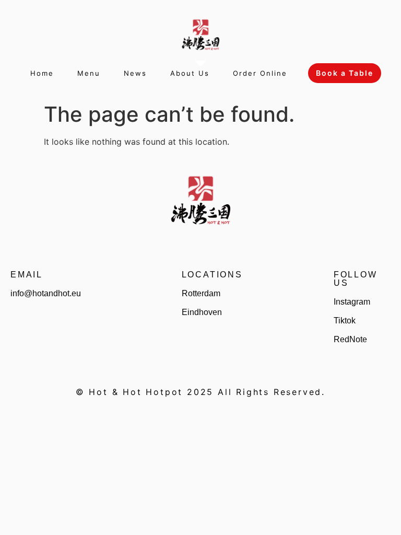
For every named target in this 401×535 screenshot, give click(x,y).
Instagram (352, 301)
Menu (88, 73)
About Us (189, 73)
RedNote (350, 339)
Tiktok (345, 320)
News (135, 73)
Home (42, 73)
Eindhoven (202, 312)
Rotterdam (201, 293)
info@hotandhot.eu (45, 293)
